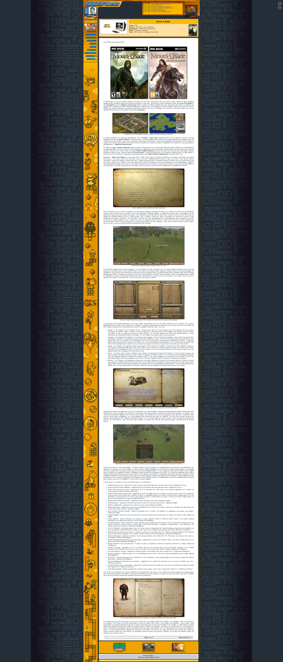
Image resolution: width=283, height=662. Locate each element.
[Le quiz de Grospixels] (90, 55)
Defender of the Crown (129, 105)
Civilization (141, 110)
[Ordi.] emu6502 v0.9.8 (156, 5)
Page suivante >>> (185, 637)
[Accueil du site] (90, 31)
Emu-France (173, 2)
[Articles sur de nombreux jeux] (90, 34)
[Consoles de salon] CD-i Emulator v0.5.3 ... (161, 11)
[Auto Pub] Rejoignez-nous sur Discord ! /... (161, 4)
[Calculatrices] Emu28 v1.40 (157, 9)
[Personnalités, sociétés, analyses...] (90, 37)
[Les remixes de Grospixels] (90, 59)
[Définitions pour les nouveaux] (90, 49)
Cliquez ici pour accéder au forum (148, 657)
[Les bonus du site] (90, 40)
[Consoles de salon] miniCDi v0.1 (159, 10)
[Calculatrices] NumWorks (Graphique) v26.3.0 (162, 7)
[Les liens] (90, 46)
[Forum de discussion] (90, 43)
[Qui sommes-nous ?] (90, 52)
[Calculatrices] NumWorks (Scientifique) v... (161, 6)
